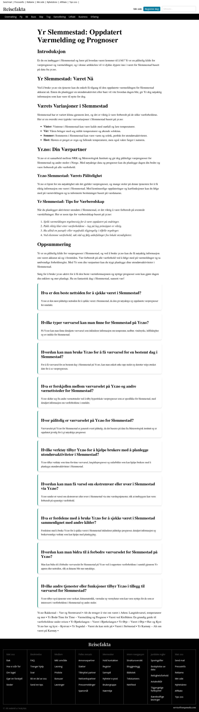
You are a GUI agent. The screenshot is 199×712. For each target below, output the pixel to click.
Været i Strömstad (125, 626)
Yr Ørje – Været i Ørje (132, 621)
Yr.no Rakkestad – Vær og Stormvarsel (59, 612)
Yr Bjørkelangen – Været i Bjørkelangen (93, 621)
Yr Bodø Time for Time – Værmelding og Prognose (77, 617)
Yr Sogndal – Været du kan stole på (92, 626)
